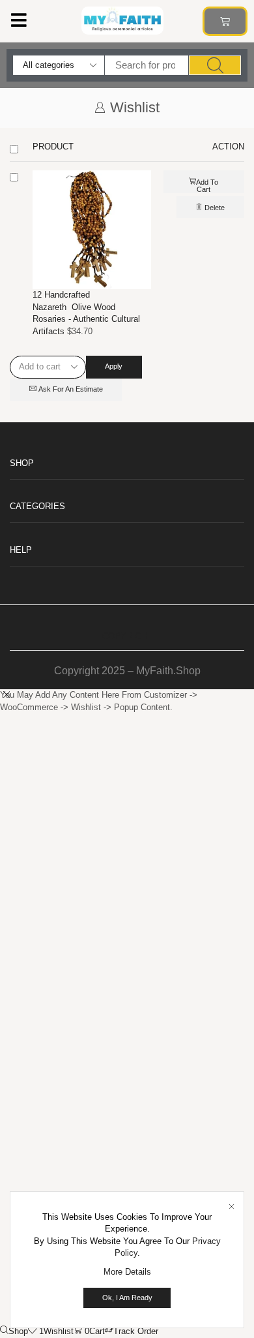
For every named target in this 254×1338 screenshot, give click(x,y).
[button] (19, 20)
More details (127, 1272)
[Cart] (225, 21)
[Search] (215, 65)
